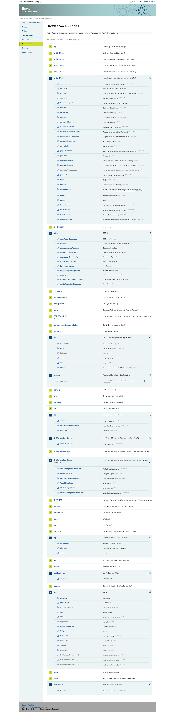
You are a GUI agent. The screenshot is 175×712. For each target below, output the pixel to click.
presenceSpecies (66, 165)
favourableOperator (67, 103)
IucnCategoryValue (67, 266)
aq (55, 47)
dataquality (59, 304)
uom (56, 672)
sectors (63, 553)
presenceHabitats (66, 160)
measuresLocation (67, 127)
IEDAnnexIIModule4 (63, 460)
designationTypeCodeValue (70, 257)
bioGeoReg (64, 89)
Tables (24, 31)
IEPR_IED (58, 500)
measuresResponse (67, 141)
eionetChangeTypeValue (69, 261)
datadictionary (60, 297)
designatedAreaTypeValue (69, 248)
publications (59, 573)
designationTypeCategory (69, 252)
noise (56, 567)
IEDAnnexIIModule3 (63, 451)
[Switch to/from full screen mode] (141, 1)
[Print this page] (138, 1)
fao (55, 338)
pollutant (63, 430)
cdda (56, 233)
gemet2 (57, 390)
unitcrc (62, 367)
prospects (64, 175)
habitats (63, 107)
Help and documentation (31, 23)
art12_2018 (59, 59)
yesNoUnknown (66, 219)
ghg (55, 396)
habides (57, 402)
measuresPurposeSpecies (69, 136)
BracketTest (64, 603)
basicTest (63, 598)
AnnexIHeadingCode (67, 444)
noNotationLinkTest (67, 626)
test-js (62, 631)
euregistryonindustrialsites (66, 325)
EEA (31, 1)
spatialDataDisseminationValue (71, 279)
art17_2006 (59, 65)
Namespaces (27, 52)
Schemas (25, 39)
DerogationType (66, 473)
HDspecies (64, 112)
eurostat (57, 331)
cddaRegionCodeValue (68, 239)
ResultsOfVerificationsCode (70, 478)
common (58, 291)
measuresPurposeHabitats (70, 132)
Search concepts (74, 40)
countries (63, 98)
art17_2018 (59, 78)
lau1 (56, 519)
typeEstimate (65, 210)
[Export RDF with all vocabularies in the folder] (150, 78)
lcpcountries (64, 543)
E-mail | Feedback (28, 705)
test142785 (64, 636)
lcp (55, 538)
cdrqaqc (63, 93)
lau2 (56, 525)
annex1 (62, 421)
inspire (57, 506)
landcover (58, 513)
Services (25, 48)
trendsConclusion (66, 205)
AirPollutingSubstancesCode (71, 469)
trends (62, 200)
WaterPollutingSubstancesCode (72, 493)
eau (61, 612)
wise (56, 678)
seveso (57, 586)
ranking (63, 184)
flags (62, 348)
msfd (56, 560)
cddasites (63, 243)
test (55, 592)
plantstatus (64, 548)
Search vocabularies (56, 40)
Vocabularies (27, 44)
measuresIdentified (67, 122)
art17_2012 (59, 72)
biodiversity (59, 227)
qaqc (62, 179)
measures (63, 117)
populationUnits (66, 151)
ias (55, 409)
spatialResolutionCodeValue (70, 284)
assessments (65, 84)
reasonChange (65, 189)
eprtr (56, 310)
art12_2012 (59, 53)
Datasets (25, 27)
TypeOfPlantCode (66, 483)
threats (62, 195)
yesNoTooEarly (65, 214)
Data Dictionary (40, 18)
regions (63, 275)
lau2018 (57, 531)
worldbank (58, 685)
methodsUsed (65, 146)
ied (55, 415)
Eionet (31, 18)
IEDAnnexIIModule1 (63, 438)
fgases (57, 375)
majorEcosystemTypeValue (70, 270)
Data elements (27, 35)
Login (134, 1)
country (63, 690)
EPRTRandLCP (61, 316)
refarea (62, 358)
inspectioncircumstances (69, 425)
